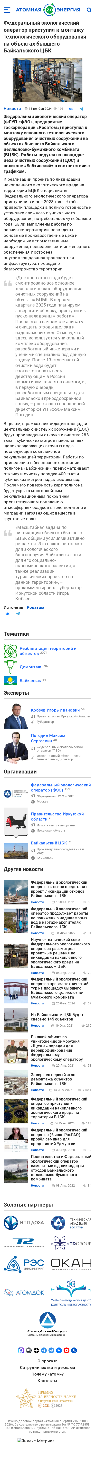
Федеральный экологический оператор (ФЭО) (60, 748)
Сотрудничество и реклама (47, 1367)
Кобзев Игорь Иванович (55, 710)
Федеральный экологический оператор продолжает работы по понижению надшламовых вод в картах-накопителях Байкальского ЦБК (59, 918)
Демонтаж (30, 666)
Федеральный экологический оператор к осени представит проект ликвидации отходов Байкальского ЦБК (59, 889)
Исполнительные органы (56, 825)
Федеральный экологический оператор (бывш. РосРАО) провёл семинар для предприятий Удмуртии (59, 1137)
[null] (71, 109)
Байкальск (30, 680)
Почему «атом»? (47, 1374)
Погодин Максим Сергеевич (48, 738)
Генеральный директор (55, 759)
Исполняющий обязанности (59, 756)
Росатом (36, 607)
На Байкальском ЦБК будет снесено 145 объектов (57, 1016)
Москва (42, 801)
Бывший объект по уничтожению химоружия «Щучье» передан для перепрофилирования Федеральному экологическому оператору (57, 1048)
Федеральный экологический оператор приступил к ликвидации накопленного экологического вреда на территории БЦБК (59, 1108)
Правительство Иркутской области (63, 716)
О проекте (47, 1360)
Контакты (47, 1380)
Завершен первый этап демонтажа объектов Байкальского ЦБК (53, 1079)
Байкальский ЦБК (49, 843)
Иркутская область (51, 830)
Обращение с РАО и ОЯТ (55, 796)
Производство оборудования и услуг (60, 850)
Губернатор (45, 721)
